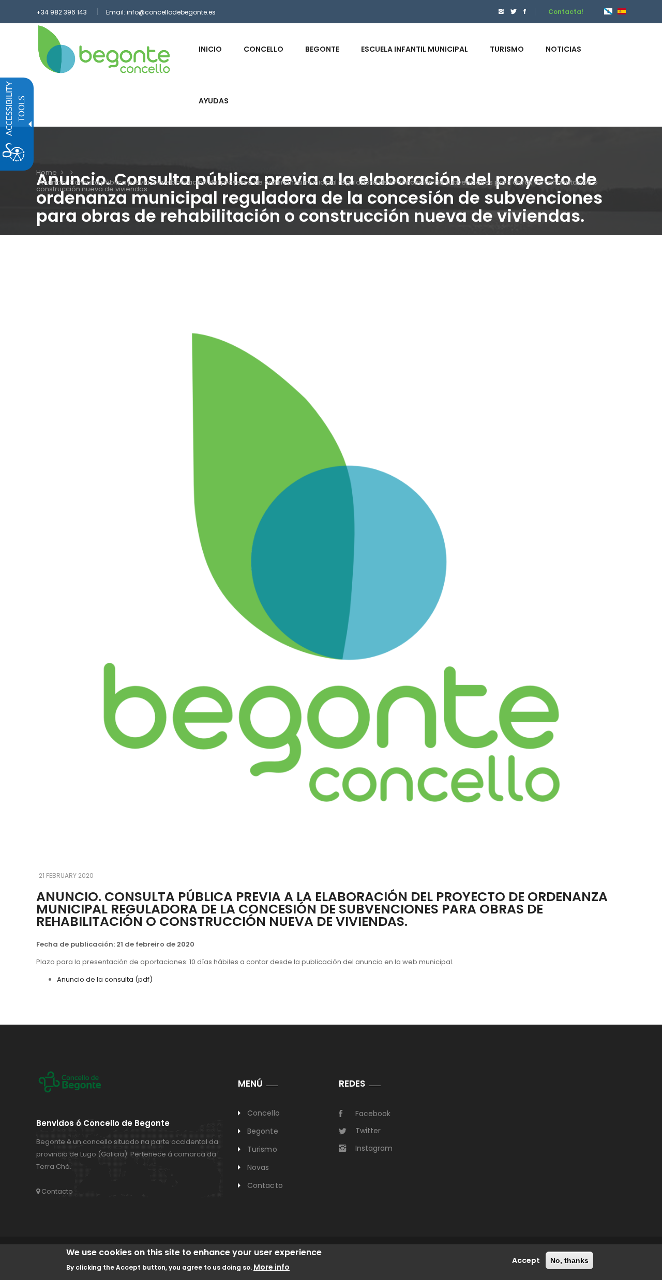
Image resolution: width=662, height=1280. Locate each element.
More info (271, 1267)
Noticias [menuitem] (563, 49)
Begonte (262, 1131)
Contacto (56, 1191)
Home (46, 172)
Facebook (372, 1113)
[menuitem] (498, 11)
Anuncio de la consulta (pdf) (105, 979)
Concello (263, 1113)
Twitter (368, 1130)
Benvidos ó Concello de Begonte (103, 1123)
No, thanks (569, 1260)
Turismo (262, 1149)
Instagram (374, 1148)
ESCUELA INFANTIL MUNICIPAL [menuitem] (414, 49)
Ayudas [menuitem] (214, 101)
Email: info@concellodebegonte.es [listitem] (161, 12)
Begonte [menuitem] (322, 49)
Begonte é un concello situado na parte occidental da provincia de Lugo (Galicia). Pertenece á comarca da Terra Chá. (127, 1154)
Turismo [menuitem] (507, 49)
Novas (258, 1167)
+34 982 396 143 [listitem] (61, 12)
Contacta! (565, 11)
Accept (526, 1260)
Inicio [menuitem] (210, 49)
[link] (104, 49)
